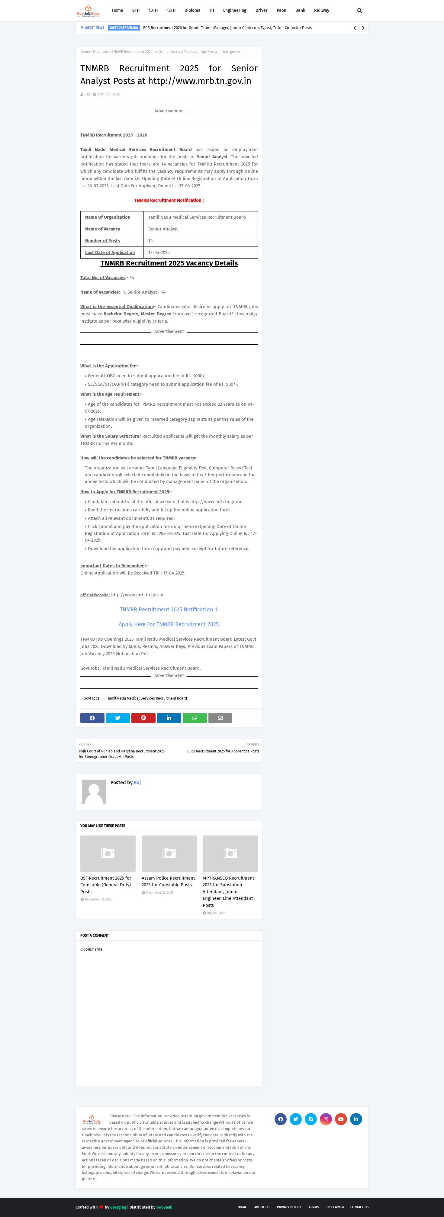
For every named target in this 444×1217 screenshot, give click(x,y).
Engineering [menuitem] (234, 10)
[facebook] (281, 1119)
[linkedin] (356, 1119)
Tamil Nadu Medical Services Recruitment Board (147, 698)
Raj (87, 94)
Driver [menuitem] (262, 10)
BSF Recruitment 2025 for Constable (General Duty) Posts (105, 884)
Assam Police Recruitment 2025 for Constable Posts (168, 881)
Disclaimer (335, 1207)
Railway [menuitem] (321, 10)
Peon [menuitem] (281, 10)
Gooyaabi (165, 1207)
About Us (261, 1207)
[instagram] (326, 1119)
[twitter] (296, 1119)
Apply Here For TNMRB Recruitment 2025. (169, 624)
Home (85, 52)
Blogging (118, 1207)
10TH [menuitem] (153, 10)
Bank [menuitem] (300, 10)
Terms (314, 1207)
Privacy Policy (289, 1207)
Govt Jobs (101, 52)
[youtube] (341, 1119)
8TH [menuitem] (136, 10)
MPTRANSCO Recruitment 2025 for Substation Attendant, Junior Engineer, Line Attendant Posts (228, 891)
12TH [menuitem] (171, 10)
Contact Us (359, 1207)
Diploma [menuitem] (193, 10)
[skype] (311, 1119)
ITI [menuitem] (212, 10)
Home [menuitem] (117, 10)
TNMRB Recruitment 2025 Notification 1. (169, 609)
